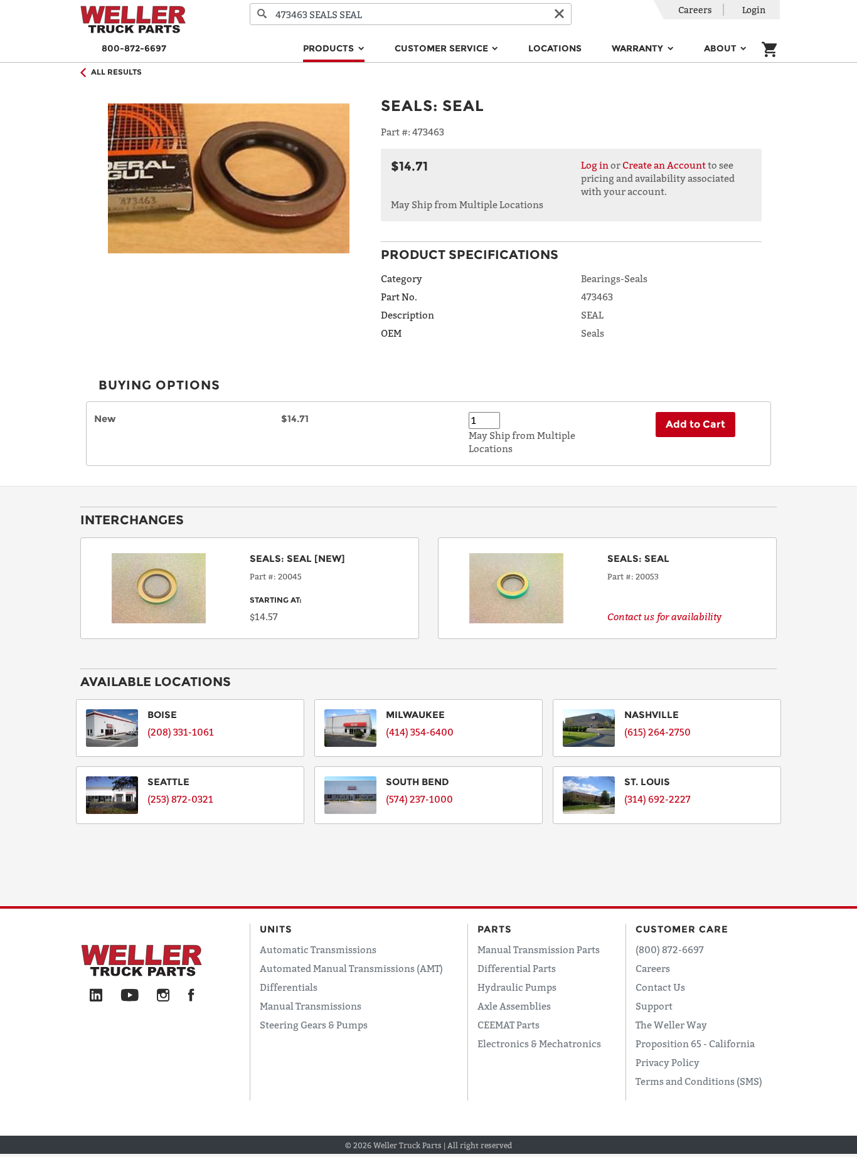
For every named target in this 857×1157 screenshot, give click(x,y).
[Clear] (559, 14)
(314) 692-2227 (657, 799)
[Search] (262, 14)
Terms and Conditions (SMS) (699, 1081)
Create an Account (664, 165)
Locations (555, 48)
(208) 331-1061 (180, 731)
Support (654, 1006)
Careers (695, 9)
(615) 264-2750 (657, 731)
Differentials (288, 987)
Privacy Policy (668, 1062)
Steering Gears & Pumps (314, 1024)
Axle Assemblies (514, 1006)
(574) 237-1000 (419, 799)
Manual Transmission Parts (538, 949)
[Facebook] (191, 995)
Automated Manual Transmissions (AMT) (351, 968)
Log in (595, 165)
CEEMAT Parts (508, 1024)
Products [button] (329, 48)
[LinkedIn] (96, 995)
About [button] (721, 48)
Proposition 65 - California (695, 1043)
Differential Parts (516, 968)
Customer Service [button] (443, 48)
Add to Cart (695, 424)
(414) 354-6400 (420, 731)
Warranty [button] (639, 48)
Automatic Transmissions (318, 949)
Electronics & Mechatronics (539, 1043)
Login (753, 9)
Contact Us (660, 987)
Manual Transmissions (310, 1006)
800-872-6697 (134, 48)
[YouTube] (129, 995)
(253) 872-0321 (180, 799)
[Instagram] (163, 995)
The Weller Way (671, 1024)
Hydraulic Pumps (516, 987)
